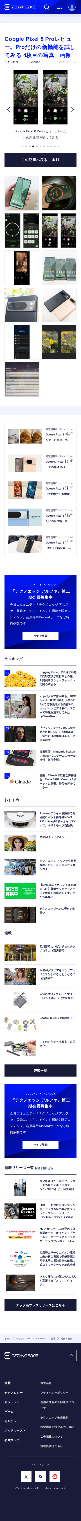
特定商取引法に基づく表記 (57, 1427)
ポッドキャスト (15, 1430)
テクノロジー (13, 1392)
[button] (9, 109)
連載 (7, 1383)
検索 (46, 7)
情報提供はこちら (51, 1446)
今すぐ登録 (40, 636)
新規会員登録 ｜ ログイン (72, 7)
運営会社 (46, 1383)
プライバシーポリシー (54, 1392)
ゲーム (9, 1411)
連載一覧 (40, 1070)
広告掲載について (51, 1436)
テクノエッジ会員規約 (54, 1417)
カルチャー (12, 1421)
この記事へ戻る (40, 160)
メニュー (59, 7)
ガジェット (12, 1402)
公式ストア (12, 1440)
